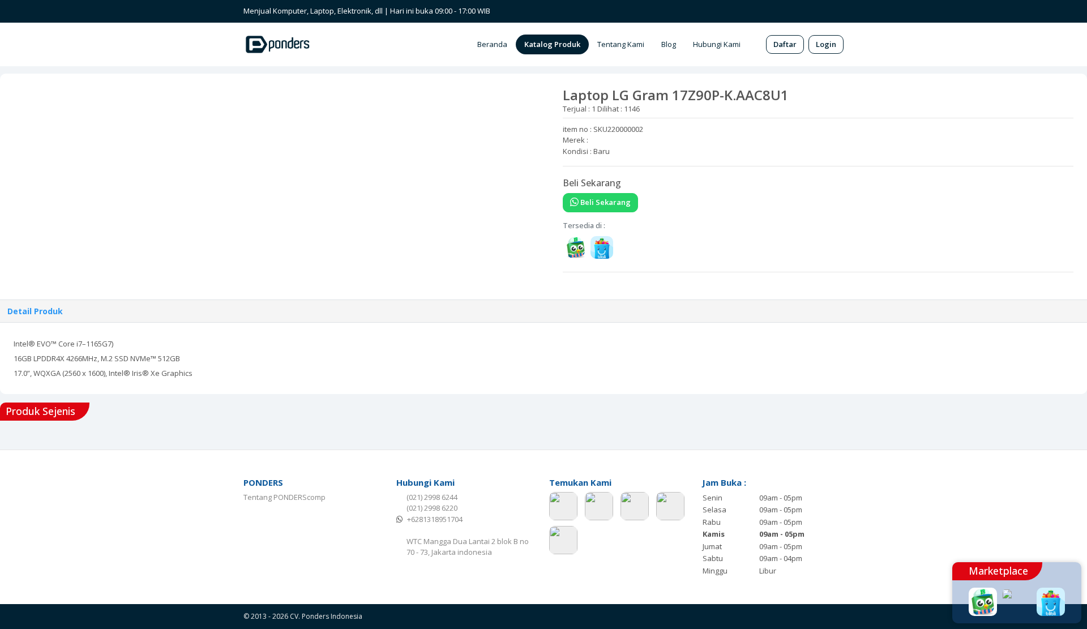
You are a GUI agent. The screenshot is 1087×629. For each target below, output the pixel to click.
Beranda (492, 44)
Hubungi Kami (717, 44)
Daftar (785, 44)
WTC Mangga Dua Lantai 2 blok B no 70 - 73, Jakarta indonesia (467, 547)
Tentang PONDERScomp (284, 497)
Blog (668, 44)
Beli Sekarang (605, 202)
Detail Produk (35, 311)
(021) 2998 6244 (431, 497)
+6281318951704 (435, 519)
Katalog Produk (552, 44)
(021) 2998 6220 (431, 508)
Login (826, 44)
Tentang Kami (620, 44)
